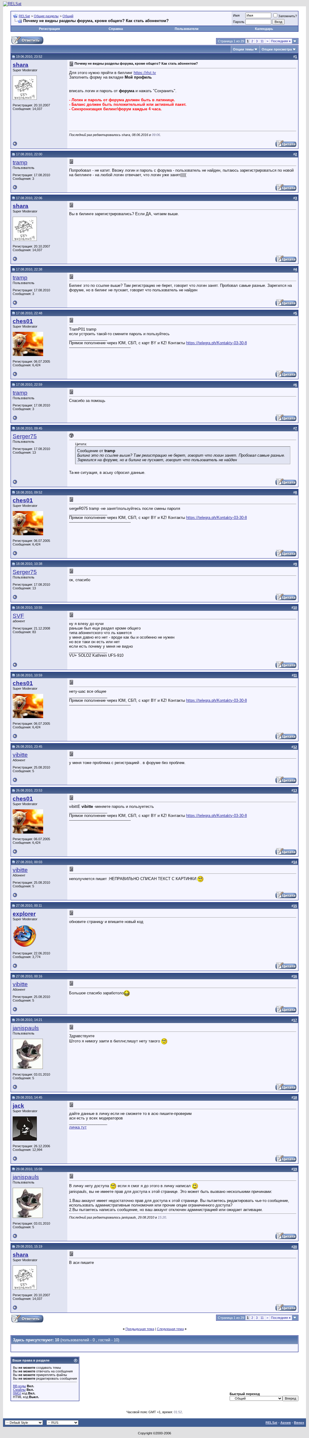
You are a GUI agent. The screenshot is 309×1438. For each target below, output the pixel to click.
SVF (18, 616)
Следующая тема (170, 1329)
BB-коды (19, 1386)
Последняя (281, 41)
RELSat (24, 16)
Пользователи (187, 29)
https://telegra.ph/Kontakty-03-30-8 (216, 343)
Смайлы (19, 1389)
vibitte (20, 755)
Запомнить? (287, 16)
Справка (116, 29)
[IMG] (17, 1393)
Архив (285, 1422)
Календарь (264, 29)
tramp (20, 162)
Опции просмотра (277, 49)
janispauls (26, 1028)
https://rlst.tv (145, 72)
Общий (67, 16)
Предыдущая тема (140, 1329)
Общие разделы (46, 16)
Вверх (299, 1422)
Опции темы (243, 49)
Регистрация (49, 29)
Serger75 (25, 436)
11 (262, 41)
